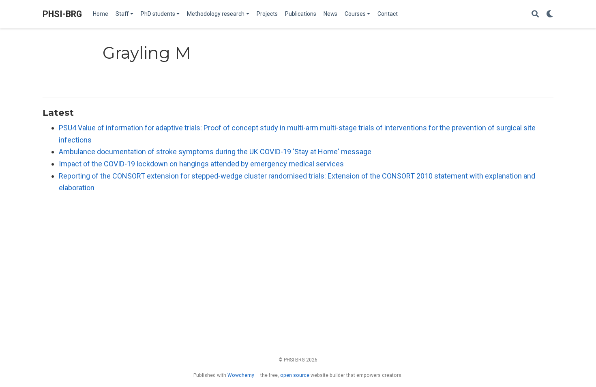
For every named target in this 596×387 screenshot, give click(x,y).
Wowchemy (240, 375)
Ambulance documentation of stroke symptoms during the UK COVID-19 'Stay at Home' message (215, 151)
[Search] (535, 14)
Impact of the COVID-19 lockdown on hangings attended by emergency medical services (201, 163)
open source (294, 375)
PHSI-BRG (62, 14)
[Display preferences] (549, 14)
